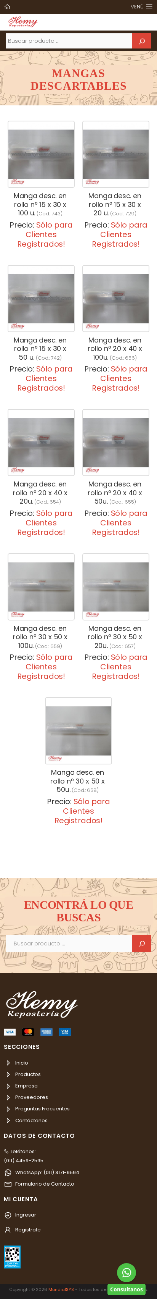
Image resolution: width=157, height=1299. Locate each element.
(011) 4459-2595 (23, 1160)
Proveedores (31, 1097)
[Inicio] (8, 6)
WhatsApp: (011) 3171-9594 (46, 1172)
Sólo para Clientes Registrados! (45, 234)
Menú (137, 6)
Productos (27, 1074)
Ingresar (25, 1214)
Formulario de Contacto (44, 1184)
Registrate (27, 1229)
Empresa (26, 1085)
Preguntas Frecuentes (42, 1108)
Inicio (21, 1062)
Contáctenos (31, 1120)
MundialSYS (61, 1289)
